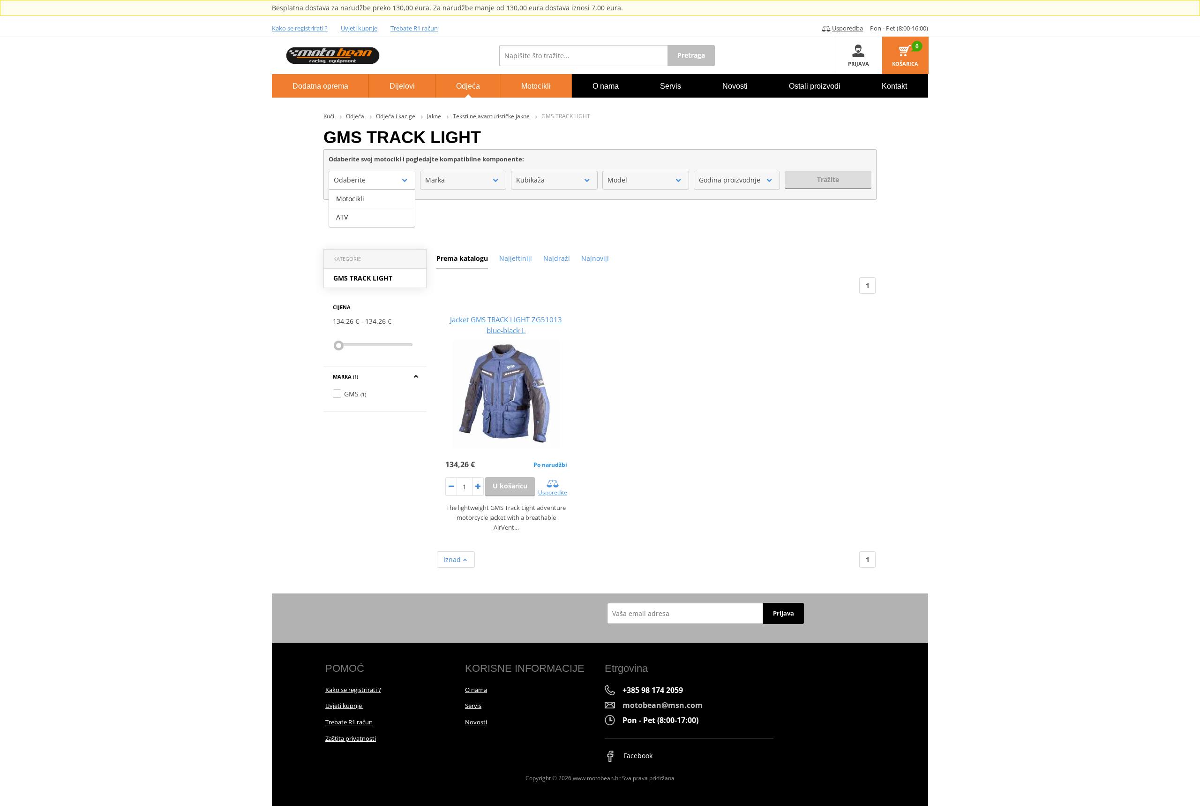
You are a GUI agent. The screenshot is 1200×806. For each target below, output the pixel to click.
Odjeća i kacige (395, 116)
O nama (476, 689)
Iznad (453, 559)
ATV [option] (342, 217)
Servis (473, 705)
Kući (328, 116)
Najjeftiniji (515, 258)
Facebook (637, 755)
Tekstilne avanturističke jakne (491, 116)
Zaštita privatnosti (350, 738)
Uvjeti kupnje (359, 28)
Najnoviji (595, 258)
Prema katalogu (462, 258)
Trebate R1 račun (414, 28)
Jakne (434, 116)
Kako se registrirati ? (300, 28)
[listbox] (372, 208)
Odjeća (355, 116)
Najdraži (556, 258)
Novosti (476, 722)
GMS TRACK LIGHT (362, 278)
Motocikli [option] (350, 198)
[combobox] (372, 180)
